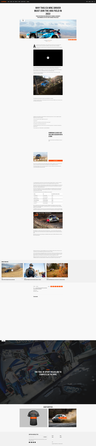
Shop (87, 1)
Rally (8, 1)
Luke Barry (49, 41)
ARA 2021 (42, 287)
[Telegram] (74, 39)
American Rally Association (38, 287)
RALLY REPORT (56, 160)
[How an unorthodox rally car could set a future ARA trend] (57, 270)
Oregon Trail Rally (35, 288)
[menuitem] (8, 1)
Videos (19, 1)
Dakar (11, 1)
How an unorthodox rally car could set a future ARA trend (56, 279)
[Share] (69, 39)
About (92, 1)
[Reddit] (75, 39)
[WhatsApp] (72, 39)
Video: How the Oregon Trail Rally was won (8, 279)
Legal (52, 441)
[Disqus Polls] (48, 306)
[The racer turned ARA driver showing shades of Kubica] (34, 270)
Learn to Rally (23, 1)
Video (2, 278)
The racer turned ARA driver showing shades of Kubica (32, 279)
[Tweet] (70, 39)
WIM (13, 1)
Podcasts (16, 1)
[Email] (62, 286)
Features (25, 278)
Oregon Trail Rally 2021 (39, 288)
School (89, 1)
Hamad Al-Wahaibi (45, 287)
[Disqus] (48, 326)
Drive (52, 437)
